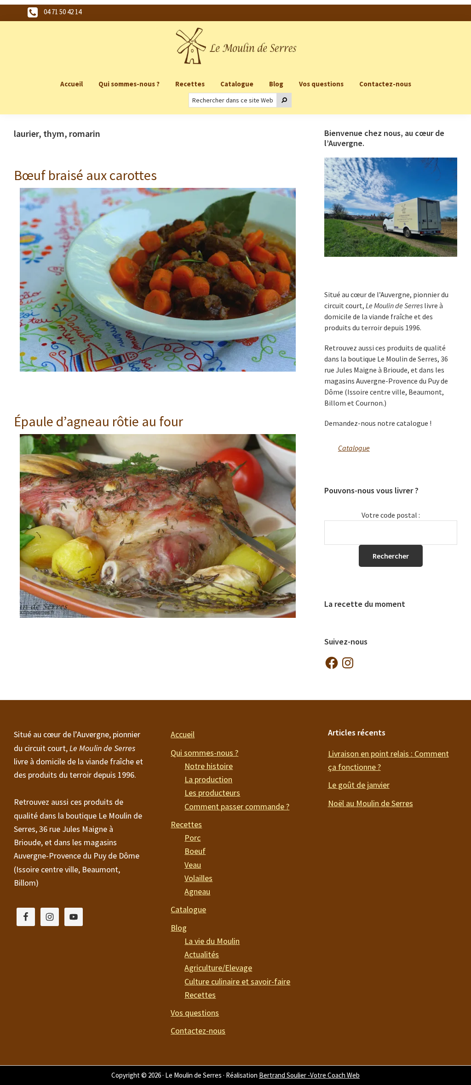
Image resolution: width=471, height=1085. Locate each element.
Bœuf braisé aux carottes (85, 175)
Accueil (183, 734)
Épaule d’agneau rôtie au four (98, 421)
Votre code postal (389, 515)
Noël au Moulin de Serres (370, 803)
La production (208, 779)
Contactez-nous (198, 1030)
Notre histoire (208, 766)
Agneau (197, 891)
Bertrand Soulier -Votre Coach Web (309, 1075)
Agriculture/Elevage (218, 967)
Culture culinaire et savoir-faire (237, 981)
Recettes (186, 824)
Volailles (198, 878)
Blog (179, 927)
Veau (192, 864)
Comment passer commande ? (236, 806)
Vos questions (195, 1012)
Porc (192, 837)
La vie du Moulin (212, 941)
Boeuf (195, 851)
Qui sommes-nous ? (204, 752)
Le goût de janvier (359, 785)
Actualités (201, 954)
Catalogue (354, 447)
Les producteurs (212, 792)
